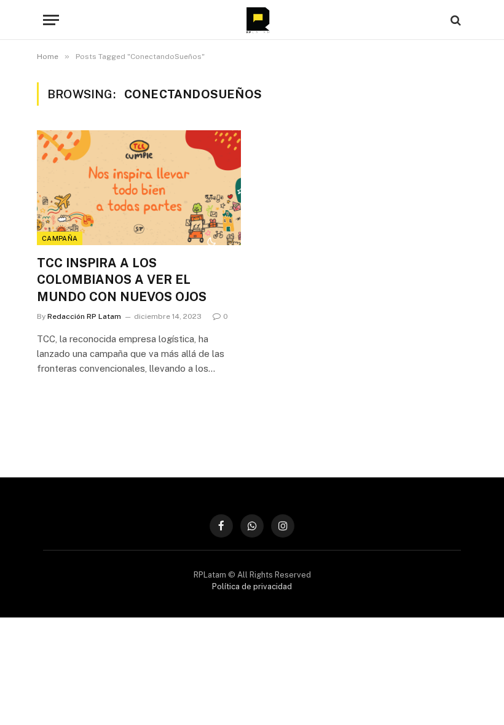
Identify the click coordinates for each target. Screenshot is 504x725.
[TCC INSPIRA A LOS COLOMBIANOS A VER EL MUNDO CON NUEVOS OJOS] (139, 187)
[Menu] (51, 20)
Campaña (59, 238)
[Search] (454, 20)
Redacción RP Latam (84, 316)
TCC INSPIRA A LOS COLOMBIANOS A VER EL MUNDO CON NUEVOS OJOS (122, 280)
